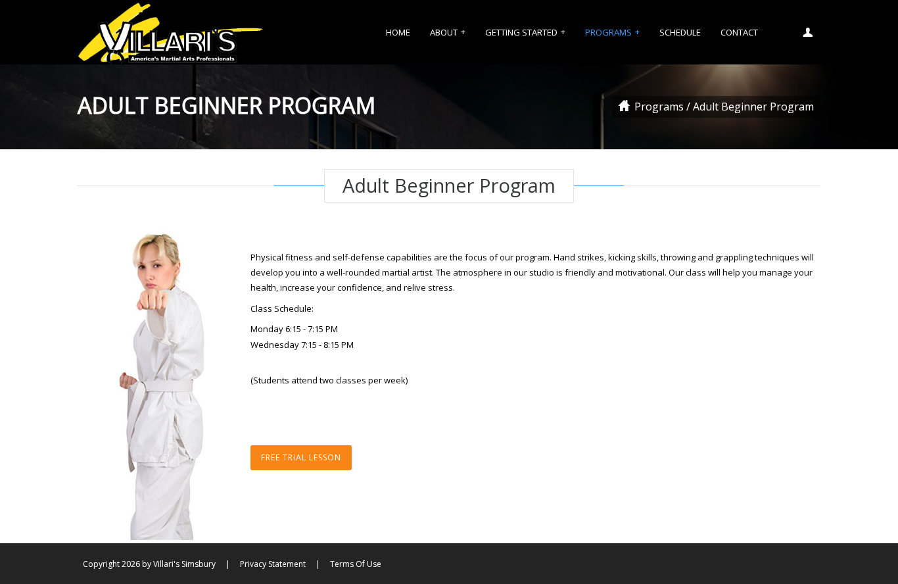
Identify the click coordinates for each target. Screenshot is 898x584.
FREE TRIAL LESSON (301, 457)
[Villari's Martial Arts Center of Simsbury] (171, 32)
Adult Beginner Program (753, 106)
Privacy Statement (273, 564)
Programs (659, 106)
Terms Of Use (355, 564)
